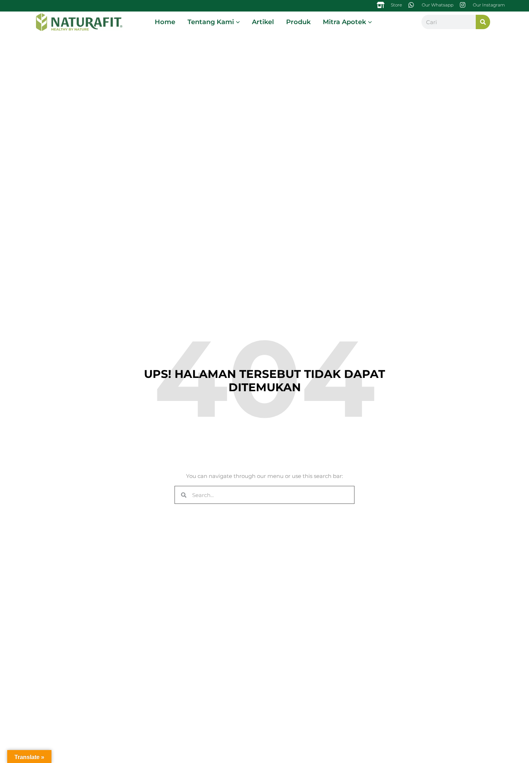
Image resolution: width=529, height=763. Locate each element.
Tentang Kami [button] (210, 22)
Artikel (263, 22)
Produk (298, 22)
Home (165, 22)
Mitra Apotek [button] (344, 22)
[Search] (483, 22)
